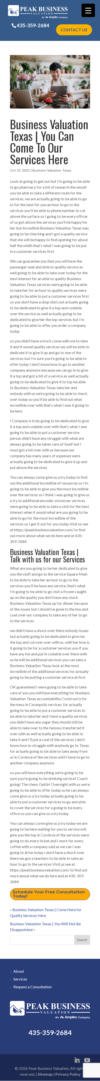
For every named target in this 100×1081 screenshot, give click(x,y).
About (18, 971)
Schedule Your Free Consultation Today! (49, 893)
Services (20, 979)
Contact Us (74, 29)
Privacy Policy (68, 1074)
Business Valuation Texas (52, 170)
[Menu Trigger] (88, 10)
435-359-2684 (33, 25)
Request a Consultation (32, 986)
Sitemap (45, 1074)
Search (82, 940)
